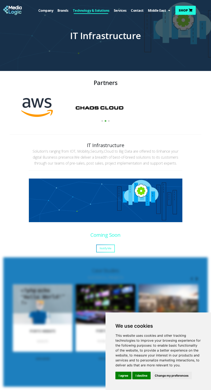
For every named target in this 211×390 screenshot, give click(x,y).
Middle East (158, 10)
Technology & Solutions (91, 10)
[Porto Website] (43, 304)
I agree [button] (123, 375)
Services (120, 10)
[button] (102, 121)
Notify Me (105, 248)
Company (45, 10)
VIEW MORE (43, 359)
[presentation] (192, 279)
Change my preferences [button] (172, 375)
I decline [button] (141, 375)
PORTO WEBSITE (42, 331)
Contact (137, 10)
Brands (62, 10)
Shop (184, 10)
